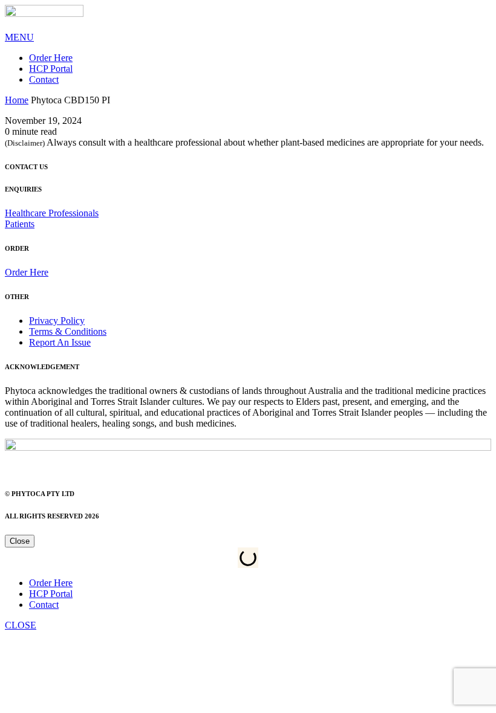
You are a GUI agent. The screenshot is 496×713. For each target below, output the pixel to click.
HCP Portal (51, 68)
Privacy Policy (57, 320)
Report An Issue (60, 342)
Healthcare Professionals (52, 213)
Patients (19, 224)
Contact (44, 79)
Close (20, 541)
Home (16, 100)
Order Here (51, 58)
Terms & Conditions (67, 331)
